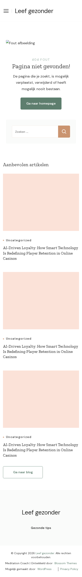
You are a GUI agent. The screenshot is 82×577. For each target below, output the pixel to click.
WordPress (44, 569)
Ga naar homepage (41, 103)
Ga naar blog (23, 472)
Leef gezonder (34, 11)
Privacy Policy (69, 569)
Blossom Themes (66, 563)
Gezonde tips (41, 528)
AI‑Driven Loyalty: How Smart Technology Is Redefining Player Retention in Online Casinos (40, 253)
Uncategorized (18, 240)
